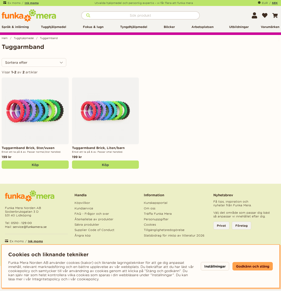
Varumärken (270, 27)
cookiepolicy (88, 279)
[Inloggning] (254, 15)
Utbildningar (239, 27)
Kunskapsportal (155, 203)
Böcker (169, 27)
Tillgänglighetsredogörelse (164, 230)
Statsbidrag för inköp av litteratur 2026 (174, 235)
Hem (5, 38)
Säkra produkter (86, 224)
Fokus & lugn (93, 27)
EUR (265, 3)
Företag (241, 225)
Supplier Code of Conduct (94, 230)
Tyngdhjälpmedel (133, 27)
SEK (275, 3)
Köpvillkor (82, 203)
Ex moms (14, 3)
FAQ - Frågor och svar (91, 214)
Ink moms (32, 3)
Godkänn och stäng (252, 266)
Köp (35, 165)
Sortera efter (16, 62)
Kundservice (83, 208)
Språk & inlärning (15, 27)
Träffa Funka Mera (158, 214)
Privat (221, 225)
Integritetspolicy (46, 279)
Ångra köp (82, 235)
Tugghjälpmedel (53, 27)
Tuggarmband (49, 38)
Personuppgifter (156, 219)
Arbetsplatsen (203, 27)
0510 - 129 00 (21, 223)
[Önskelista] (264, 15)
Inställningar (215, 266)
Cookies (150, 224)
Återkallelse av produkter (93, 219)
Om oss (149, 208)
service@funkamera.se (29, 227)
